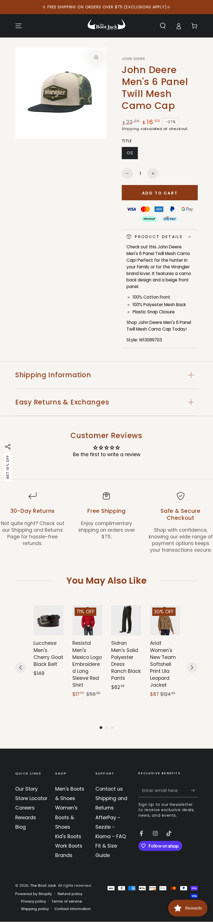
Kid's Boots (68, 836)
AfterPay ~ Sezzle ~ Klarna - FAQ (110, 827)
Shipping (130, 128)
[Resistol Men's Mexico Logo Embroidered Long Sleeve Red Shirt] (87, 620)
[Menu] (19, 26)
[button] (163, 26)
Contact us (109, 789)
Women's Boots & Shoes (66, 817)
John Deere (133, 59)
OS (132, 154)
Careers (25, 807)
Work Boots (68, 846)
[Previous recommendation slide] (20, 667)
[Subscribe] (194, 790)
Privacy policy (33, 901)
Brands (63, 855)
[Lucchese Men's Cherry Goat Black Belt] (49, 620)
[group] (48, 655)
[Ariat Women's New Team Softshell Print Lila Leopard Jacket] (165, 620)
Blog (20, 827)
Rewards (25, 817)
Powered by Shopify (33, 893)
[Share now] (8, 447)
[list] (106, 522)
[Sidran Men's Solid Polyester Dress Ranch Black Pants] (126, 620)
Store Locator (31, 798)
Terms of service (67, 901)
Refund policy (70, 893)
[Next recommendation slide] (192, 667)
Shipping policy (35, 908)
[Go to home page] (106, 26)
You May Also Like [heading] (106, 580)
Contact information (72, 908)
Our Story (26, 789)
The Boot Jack (43, 885)
